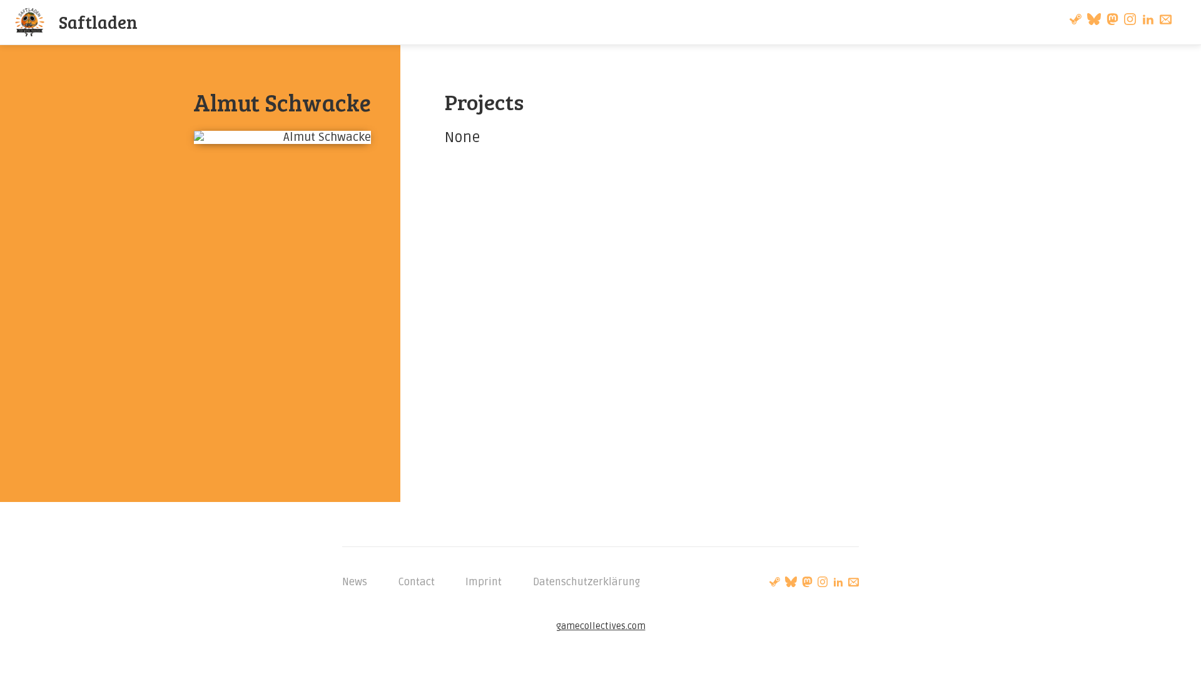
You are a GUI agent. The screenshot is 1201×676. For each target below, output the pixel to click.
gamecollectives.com (601, 626)
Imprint (483, 582)
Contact (416, 582)
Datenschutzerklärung (586, 582)
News (354, 582)
